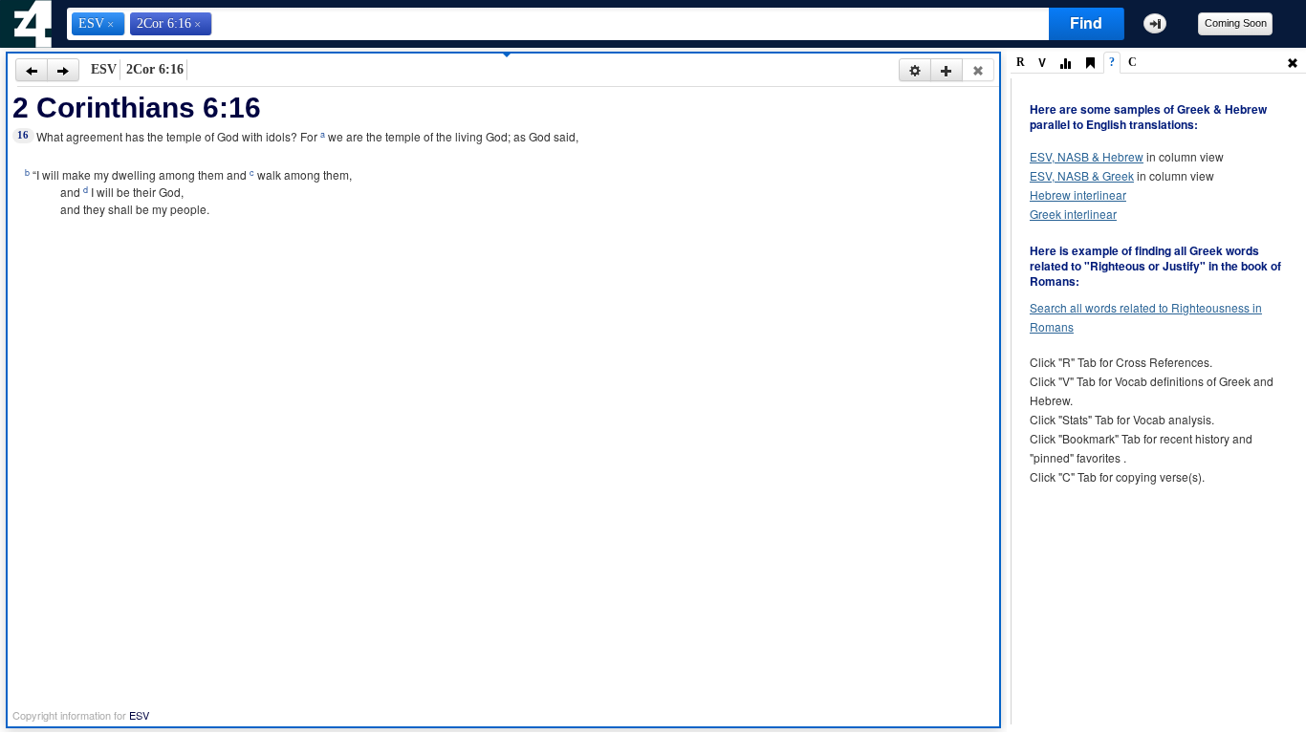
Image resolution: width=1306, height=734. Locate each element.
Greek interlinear (1073, 213)
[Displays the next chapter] (63, 69)
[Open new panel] (946, 69)
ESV (139, 715)
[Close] (978, 69)
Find (1086, 22)
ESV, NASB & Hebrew (1086, 156)
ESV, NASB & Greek (1082, 175)
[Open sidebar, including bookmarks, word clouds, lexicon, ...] (1154, 23)
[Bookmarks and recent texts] (1089, 64)
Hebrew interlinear (1078, 194)
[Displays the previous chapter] (31, 69)
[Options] (915, 69)
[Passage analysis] (1065, 64)
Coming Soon (1236, 23)
